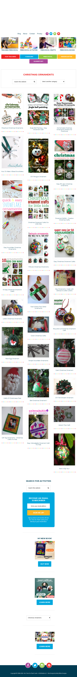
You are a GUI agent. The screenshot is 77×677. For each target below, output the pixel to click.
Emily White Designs (61, 673)
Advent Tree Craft (64, 425)
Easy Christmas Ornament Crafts (64, 261)
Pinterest (49, 665)
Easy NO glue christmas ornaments (64, 184)
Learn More (44, 646)
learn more (44, 602)
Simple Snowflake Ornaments (38, 360)
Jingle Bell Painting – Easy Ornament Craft (38, 128)
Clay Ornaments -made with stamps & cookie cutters (64, 289)
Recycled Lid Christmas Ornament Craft (64, 329)
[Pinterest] (58, 33)
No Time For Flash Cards (38, 24)
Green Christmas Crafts (38, 336)
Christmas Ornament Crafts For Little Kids (38, 223)
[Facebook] (47, 33)
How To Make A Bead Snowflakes (12, 171)
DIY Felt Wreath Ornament (64, 398)
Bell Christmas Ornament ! (38, 400)
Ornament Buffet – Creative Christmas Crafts (64, 219)
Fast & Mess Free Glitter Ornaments (38, 307)
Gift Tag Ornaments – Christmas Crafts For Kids (12, 438)
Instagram (42, 665)
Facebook (27, 665)
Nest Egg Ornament (12, 358)
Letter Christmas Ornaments (12, 319)
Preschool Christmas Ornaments (12, 128)
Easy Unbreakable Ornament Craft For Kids (38, 444)
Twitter (34, 665)
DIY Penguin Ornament (38, 176)
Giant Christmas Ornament (64, 370)
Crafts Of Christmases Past (12, 398)
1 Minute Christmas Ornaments (38, 267)
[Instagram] (54, 33)
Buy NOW (44, 564)
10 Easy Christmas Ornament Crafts (12, 290)
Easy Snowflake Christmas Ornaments (12, 248)
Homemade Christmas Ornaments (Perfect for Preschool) (64, 129)
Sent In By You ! (64, 468)
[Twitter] (50, 33)
